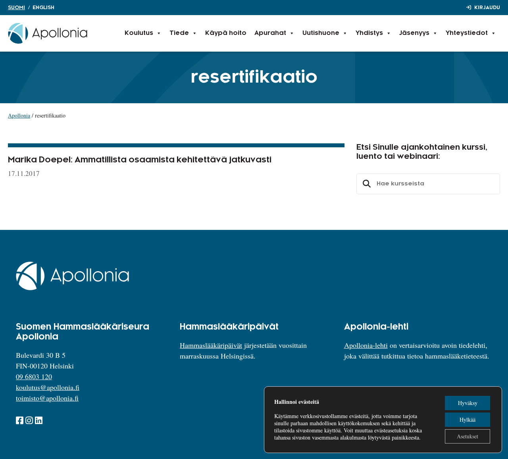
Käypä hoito (225, 33)
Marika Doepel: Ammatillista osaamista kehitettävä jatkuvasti (139, 160)
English (43, 7)
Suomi (16, 7)
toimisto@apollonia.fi (47, 398)
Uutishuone (320, 33)
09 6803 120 (34, 376)
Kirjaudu (487, 7)
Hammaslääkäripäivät (211, 345)
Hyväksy (467, 403)
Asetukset (467, 436)
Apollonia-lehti (366, 345)
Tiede (179, 33)
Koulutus (139, 33)
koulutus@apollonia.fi (47, 387)
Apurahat (270, 33)
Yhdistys (369, 33)
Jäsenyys (414, 33)
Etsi (365, 184)
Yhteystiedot (467, 33)
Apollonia (19, 115)
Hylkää (467, 419)
